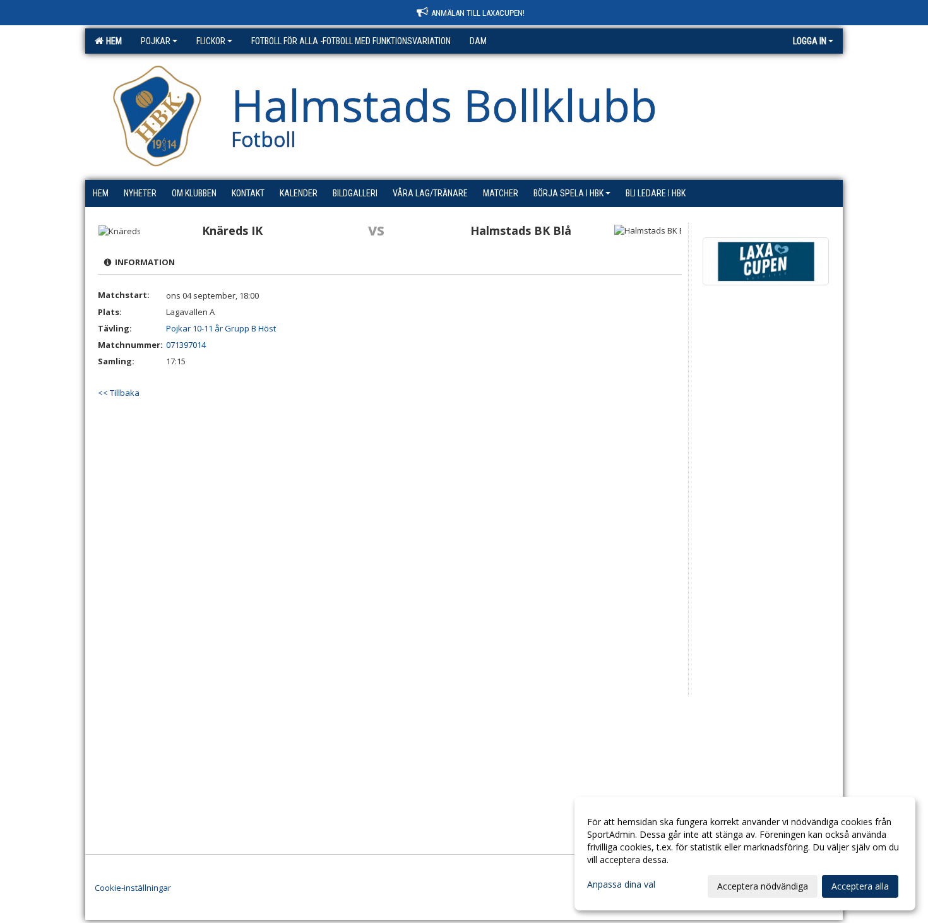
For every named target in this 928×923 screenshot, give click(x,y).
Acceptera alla (860, 886)
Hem (112, 41)
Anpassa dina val (621, 884)
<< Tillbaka (119, 392)
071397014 (186, 344)
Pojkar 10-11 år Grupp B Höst (221, 328)
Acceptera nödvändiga (762, 886)
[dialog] (744, 853)
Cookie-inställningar (133, 887)
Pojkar (155, 41)
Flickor (210, 41)
